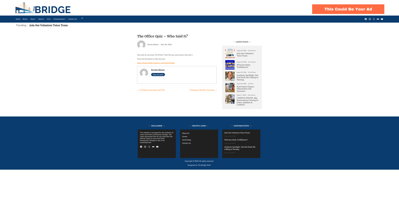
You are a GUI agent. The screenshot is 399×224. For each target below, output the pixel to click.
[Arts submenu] (51, 19)
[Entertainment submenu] (65, 19)
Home (18, 19)
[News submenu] (35, 19)
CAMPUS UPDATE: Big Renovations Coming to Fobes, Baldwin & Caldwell (247, 101)
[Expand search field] (82, 19)
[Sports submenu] (44, 19)
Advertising (186, 140)
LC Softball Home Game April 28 (151, 90)
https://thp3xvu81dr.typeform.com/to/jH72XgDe (156, 63)
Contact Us (186, 143)
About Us (185, 133)
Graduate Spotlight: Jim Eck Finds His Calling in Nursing (247, 77)
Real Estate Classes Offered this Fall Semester (245, 89)
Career (184, 137)
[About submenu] (28, 19)
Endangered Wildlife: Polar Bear (202, 90)
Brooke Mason (158, 70)
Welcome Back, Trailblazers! (244, 66)
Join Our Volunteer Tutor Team (49, 25)
